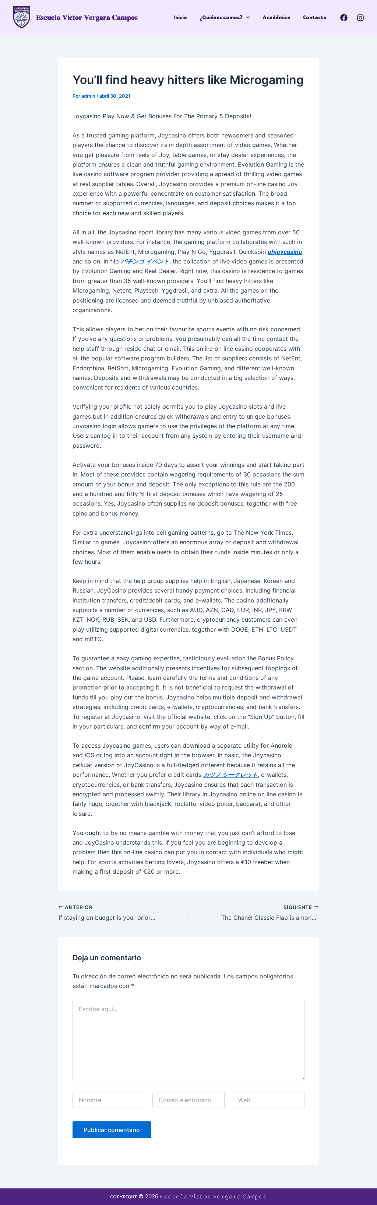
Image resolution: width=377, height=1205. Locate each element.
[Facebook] (344, 17)
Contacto (315, 17)
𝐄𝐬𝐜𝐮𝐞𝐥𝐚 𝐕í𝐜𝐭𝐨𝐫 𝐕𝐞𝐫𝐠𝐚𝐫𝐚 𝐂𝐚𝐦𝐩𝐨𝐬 (87, 17)
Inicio (180, 17)
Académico (276, 17)
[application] (246, 17)
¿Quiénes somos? (221, 17)
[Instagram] (360, 17)
